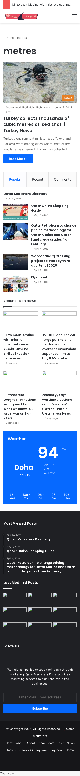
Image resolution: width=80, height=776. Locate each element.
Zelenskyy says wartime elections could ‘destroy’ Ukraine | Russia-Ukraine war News (57, 404)
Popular (15, 179)
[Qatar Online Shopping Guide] (15, 212)
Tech (9, 750)
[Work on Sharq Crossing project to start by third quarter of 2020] (15, 262)
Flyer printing (42, 277)
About (20, 743)
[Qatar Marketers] (21, 16)
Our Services (24, 750)
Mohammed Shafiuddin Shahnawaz (28, 107)
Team (41, 743)
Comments (62, 179)
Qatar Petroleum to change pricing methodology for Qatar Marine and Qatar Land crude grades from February (53, 234)
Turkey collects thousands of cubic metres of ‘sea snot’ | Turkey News (36, 124)
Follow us (11, 646)
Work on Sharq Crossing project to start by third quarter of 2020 (50, 261)
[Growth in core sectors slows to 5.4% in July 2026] (40, 628)
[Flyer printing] (15, 283)
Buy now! (41, 750)
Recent (37, 179)
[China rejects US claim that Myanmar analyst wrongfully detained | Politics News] (15, 628)
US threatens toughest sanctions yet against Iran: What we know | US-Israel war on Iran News (19, 406)
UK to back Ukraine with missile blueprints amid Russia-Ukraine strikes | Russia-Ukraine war (18, 347)
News (60, 743)
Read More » (18, 159)
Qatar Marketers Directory (25, 194)
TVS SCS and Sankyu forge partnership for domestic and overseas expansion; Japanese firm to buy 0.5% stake (59, 347)
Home (10, 37)
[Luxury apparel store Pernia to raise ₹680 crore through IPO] (15, 599)
